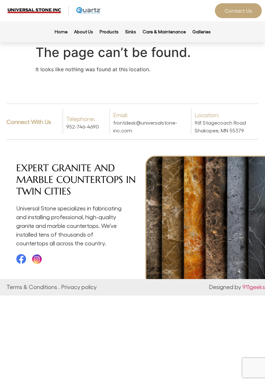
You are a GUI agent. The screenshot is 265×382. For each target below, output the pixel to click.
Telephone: (80, 118)
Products (109, 31)
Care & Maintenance (164, 31)
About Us (83, 31)
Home (61, 31)
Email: (120, 114)
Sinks (130, 31)
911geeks (253, 286)
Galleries (201, 31)
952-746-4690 (82, 126)
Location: (207, 114)
